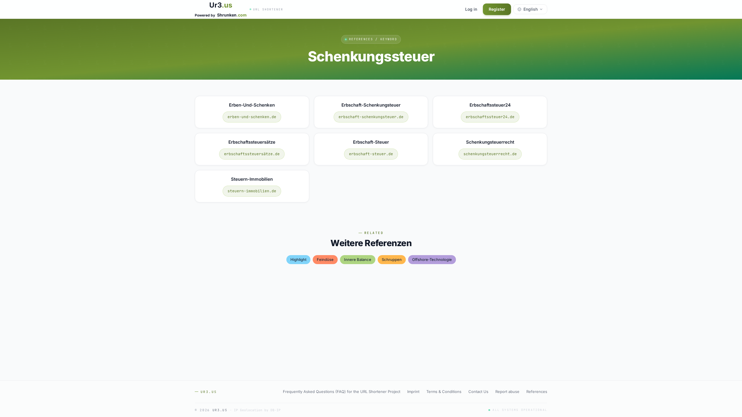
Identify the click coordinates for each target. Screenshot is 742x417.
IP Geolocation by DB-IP (257, 410)
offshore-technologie (432, 259)
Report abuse (507, 391)
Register (497, 9)
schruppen (392, 259)
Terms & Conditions (443, 391)
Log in (471, 9)
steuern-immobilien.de (252, 191)
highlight (298, 259)
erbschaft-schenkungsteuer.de (371, 116)
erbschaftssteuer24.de (490, 116)
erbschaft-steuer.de (371, 153)
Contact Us (478, 391)
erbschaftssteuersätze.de (252, 153)
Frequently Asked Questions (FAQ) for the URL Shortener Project (341, 391)
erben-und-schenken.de (252, 116)
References (536, 391)
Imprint (413, 391)
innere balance (357, 259)
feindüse (325, 259)
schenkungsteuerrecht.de (490, 153)
